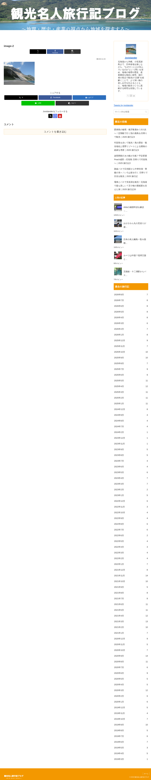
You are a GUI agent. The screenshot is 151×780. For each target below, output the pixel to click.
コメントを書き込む (55, 131)
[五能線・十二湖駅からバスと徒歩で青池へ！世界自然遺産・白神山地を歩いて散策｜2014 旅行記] (131, 268)
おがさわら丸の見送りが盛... (134, 225)
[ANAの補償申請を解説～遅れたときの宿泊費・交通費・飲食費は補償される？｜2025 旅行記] (131, 203)
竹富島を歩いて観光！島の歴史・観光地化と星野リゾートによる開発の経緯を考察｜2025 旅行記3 (130, 146)
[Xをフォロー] (50, 116)
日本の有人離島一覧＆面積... (134, 241)
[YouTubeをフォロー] (60, 116)
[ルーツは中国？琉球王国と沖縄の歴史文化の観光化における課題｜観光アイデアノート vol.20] (131, 252)
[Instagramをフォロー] (55, 116)
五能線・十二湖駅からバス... (134, 273)
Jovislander (131, 58)
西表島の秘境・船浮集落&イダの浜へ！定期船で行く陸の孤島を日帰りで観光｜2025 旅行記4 (130, 133)
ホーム (146, 773)
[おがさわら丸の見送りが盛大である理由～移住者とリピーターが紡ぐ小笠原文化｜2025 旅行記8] (131, 219)
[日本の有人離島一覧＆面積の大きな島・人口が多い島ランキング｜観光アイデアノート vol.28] (131, 235)
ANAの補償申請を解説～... (133, 209)
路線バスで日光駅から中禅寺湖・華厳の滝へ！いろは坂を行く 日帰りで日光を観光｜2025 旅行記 (131, 172)
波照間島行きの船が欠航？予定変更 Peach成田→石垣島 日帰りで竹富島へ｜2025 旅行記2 (130, 159)
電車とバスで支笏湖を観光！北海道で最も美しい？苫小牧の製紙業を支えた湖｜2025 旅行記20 (130, 185)
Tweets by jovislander (123, 105)
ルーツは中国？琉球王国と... (134, 257)
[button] (72, 51)
